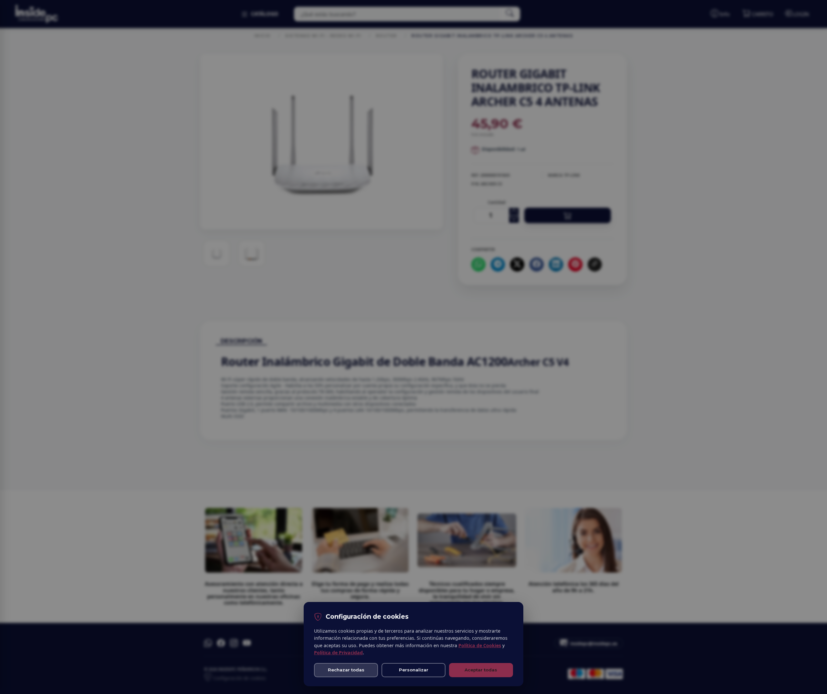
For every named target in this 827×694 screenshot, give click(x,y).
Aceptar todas (481, 669)
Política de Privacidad (338, 652)
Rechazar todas (346, 669)
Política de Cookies (479, 645)
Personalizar (413, 669)
